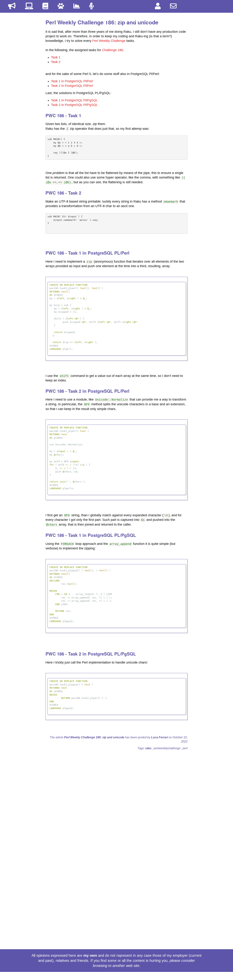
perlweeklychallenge (167, 748)
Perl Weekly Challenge (108, 41)
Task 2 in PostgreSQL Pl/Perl (72, 86)
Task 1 (55, 57)
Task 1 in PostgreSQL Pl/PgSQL (74, 100)
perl (185, 748)
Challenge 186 (112, 50)
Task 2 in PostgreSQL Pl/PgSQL (74, 105)
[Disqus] (116, 798)
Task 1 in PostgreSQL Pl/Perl (72, 81)
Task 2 (55, 62)
